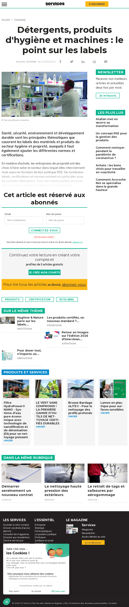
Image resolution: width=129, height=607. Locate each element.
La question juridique (45, 534)
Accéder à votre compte (16, 524)
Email (8, 214)
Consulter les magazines (16, 534)
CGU (66, 603)
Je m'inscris (107, 95)
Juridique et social (44, 540)
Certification (39, 299)
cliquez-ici (78, 242)
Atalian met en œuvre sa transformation (107, 122)
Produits (12, 299)
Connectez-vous (44, 230)
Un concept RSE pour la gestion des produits (111, 137)
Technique (20, 19)
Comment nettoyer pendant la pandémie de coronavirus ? (110, 153)
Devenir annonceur (13, 540)
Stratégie (39, 528)
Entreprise (40, 524)
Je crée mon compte (44, 272)
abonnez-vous (74, 284)
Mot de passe (54, 214)
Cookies (113, 603)
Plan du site (37, 603)
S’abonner (97, 4)
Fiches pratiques (43, 531)
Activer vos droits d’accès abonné (16, 530)
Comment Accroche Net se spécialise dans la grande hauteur (111, 185)
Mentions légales (53, 603)
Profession (40, 537)
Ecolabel (67, 299)
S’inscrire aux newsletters (16, 537)
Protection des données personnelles (88, 603)
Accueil (6, 19)
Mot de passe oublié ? (44, 236)
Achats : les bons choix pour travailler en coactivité (111, 169)
